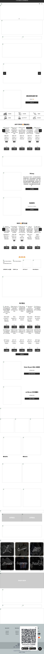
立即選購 (32, 189)
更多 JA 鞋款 (31, 398)
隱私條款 (23, 652)
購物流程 (17, 632)
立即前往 (32, 209)
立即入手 (32, 102)
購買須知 (17, 631)
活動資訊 (17, 634)
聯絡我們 (7, 632)
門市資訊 (7, 634)
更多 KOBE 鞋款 (32, 373)
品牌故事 (7, 631)
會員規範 (20, 652)
